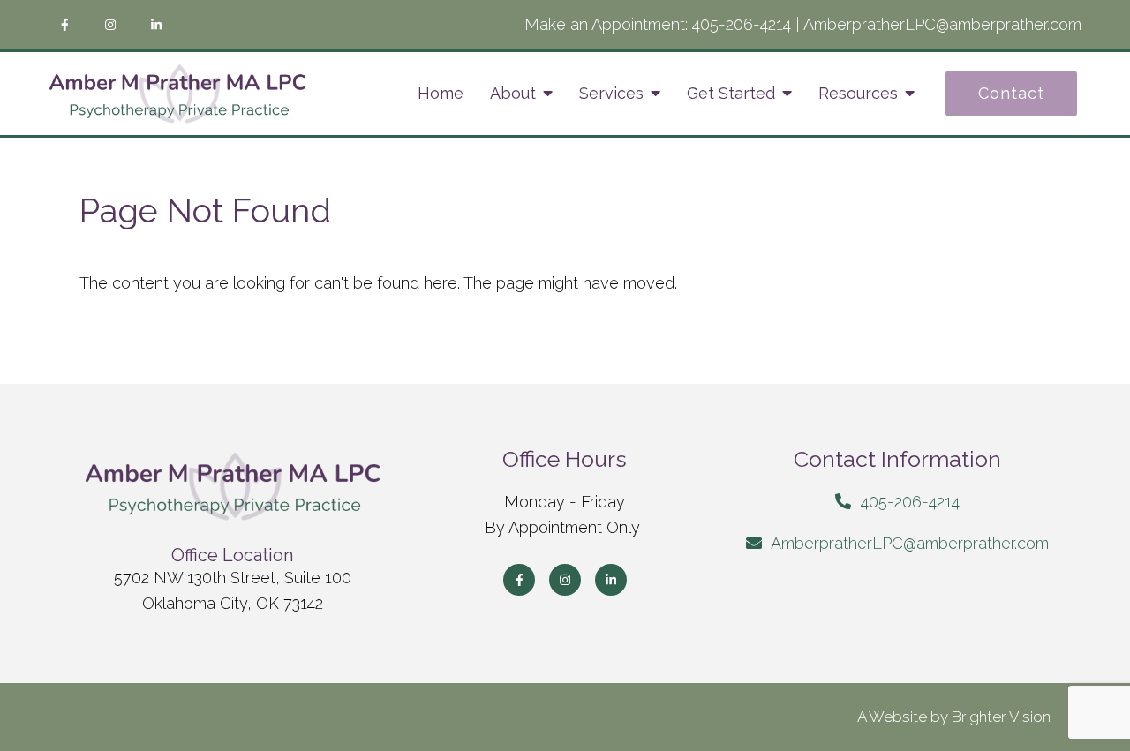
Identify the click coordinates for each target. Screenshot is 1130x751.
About (513, 93)
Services (611, 93)
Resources (858, 93)
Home (440, 93)
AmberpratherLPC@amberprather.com (942, 24)
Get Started (731, 93)
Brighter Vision (1001, 716)
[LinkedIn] (156, 25)
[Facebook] (64, 25)
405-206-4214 (741, 24)
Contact (1011, 93)
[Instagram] (110, 25)
